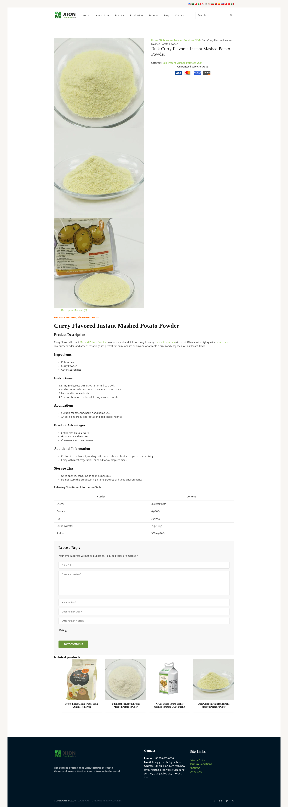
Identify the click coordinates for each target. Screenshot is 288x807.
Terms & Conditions (201, 764)
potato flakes (223, 342)
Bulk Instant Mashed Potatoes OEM (180, 40)
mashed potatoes (165, 342)
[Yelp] (214, 801)
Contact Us (196, 771)
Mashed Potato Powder (93, 342)
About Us (195, 768)
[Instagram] (233, 801)
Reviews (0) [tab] (80, 310)
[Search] (231, 15)
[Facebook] (220, 801)
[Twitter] (226, 801)
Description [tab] (67, 310)
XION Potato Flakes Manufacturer (100, 800)
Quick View (82, 697)
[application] (107, 15)
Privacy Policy (197, 760)
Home (154, 40)
